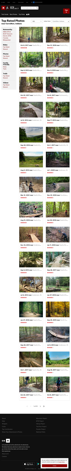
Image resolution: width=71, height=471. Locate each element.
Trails (4, 69)
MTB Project (40, 421)
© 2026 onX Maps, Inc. (30, 468)
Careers (4, 456)
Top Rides (22, 14)
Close (54, 465)
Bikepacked (6, 40)
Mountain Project (41, 418)
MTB (9, 2)
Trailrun (21, 2)
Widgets (4, 424)
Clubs (4, 426)
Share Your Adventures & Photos (12, 432)
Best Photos (13, 14)
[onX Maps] (6, 442)
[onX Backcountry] (37, 2)
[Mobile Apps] (27, 14)
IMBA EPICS (7, 32)
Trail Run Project (41, 426)
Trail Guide (4, 14)
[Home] (11, 8)
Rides (5, 67)
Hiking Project (40, 424)
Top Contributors (7, 429)
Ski (27, 2)
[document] (54, 463)
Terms (39, 468)
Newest (5, 49)
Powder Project (40, 429)
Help (3, 421)
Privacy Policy (61, 462)
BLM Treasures (7, 34)
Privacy (44, 468)
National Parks (40, 432)
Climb (3, 2)
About (4, 418)
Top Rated (6, 47)
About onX (5, 453)
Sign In (66, 11)
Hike (14, 2)
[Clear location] (68, 21)
